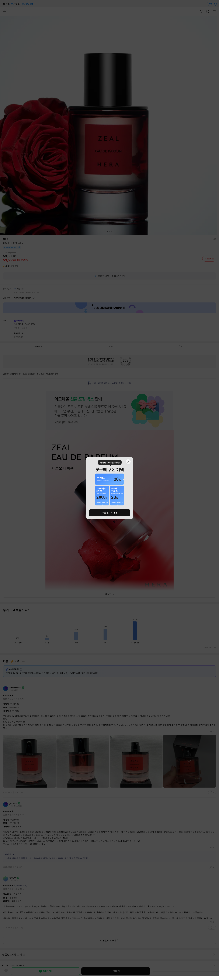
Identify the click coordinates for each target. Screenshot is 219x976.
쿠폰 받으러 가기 (109, 512)
